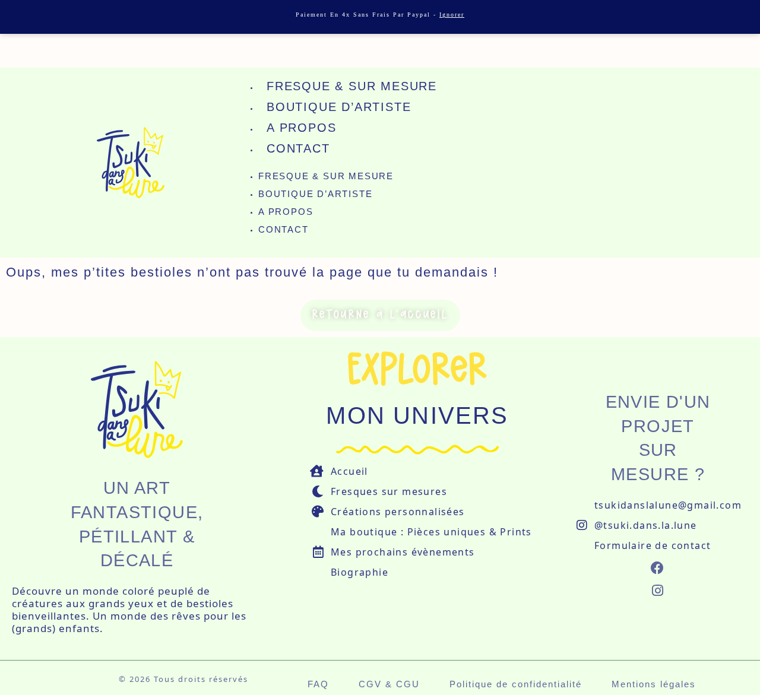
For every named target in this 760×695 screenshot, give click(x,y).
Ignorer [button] (451, 14)
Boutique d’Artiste (339, 106)
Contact (298, 148)
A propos (301, 127)
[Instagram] (658, 591)
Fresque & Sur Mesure (352, 86)
